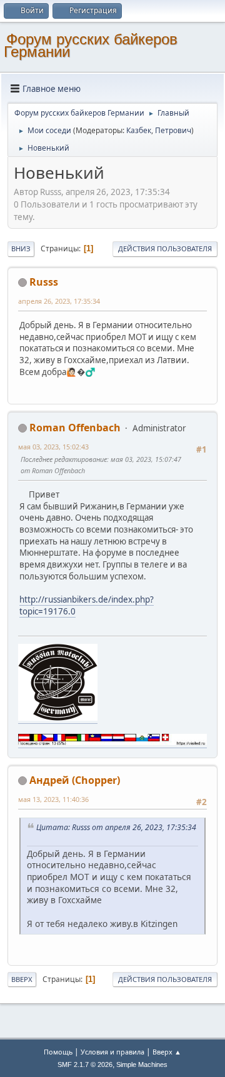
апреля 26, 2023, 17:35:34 (59, 301)
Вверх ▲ (166, 1051)
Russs (43, 282)
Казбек (138, 130)
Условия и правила (112, 1051)
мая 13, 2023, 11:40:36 (53, 799)
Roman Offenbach (75, 427)
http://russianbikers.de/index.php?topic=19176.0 (86, 605)
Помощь (58, 1051)
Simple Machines (142, 1064)
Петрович (173, 130)
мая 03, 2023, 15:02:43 (53, 446)
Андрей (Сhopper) (74, 780)
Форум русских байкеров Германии (91, 45)
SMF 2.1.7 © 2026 (85, 1064)
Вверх (21, 979)
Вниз (21, 248)
